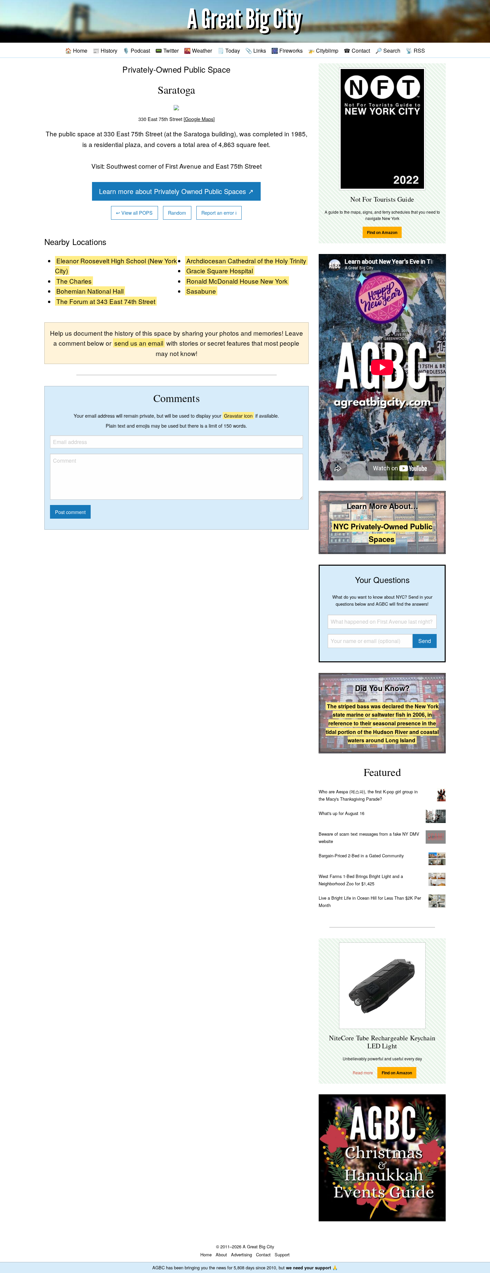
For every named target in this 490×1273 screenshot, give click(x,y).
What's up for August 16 (341, 813)
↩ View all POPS (134, 212)
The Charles (74, 280)
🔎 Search (387, 50)
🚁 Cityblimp (323, 50)
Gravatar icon (238, 415)
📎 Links (255, 50)
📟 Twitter (167, 50)
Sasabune (201, 290)
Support (282, 1254)
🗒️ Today (228, 50)
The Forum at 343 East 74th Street (105, 301)
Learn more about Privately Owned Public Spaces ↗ (176, 191)
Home (206, 1254)
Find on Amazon (382, 232)
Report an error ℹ (219, 212)
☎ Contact (357, 50)
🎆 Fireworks (287, 50)
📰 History (105, 50)
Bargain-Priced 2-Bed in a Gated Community (361, 855)
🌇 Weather (198, 50)
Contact (263, 1254)
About (221, 1254)
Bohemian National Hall (90, 290)
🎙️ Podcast (136, 50)
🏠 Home (76, 50)
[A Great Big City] (245, 21)
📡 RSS (415, 50)
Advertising (241, 1254)
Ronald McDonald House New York (237, 280)
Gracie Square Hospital (219, 270)
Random (177, 212)
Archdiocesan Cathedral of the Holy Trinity (246, 260)
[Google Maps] (199, 118)
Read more (363, 1072)
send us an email (138, 342)
